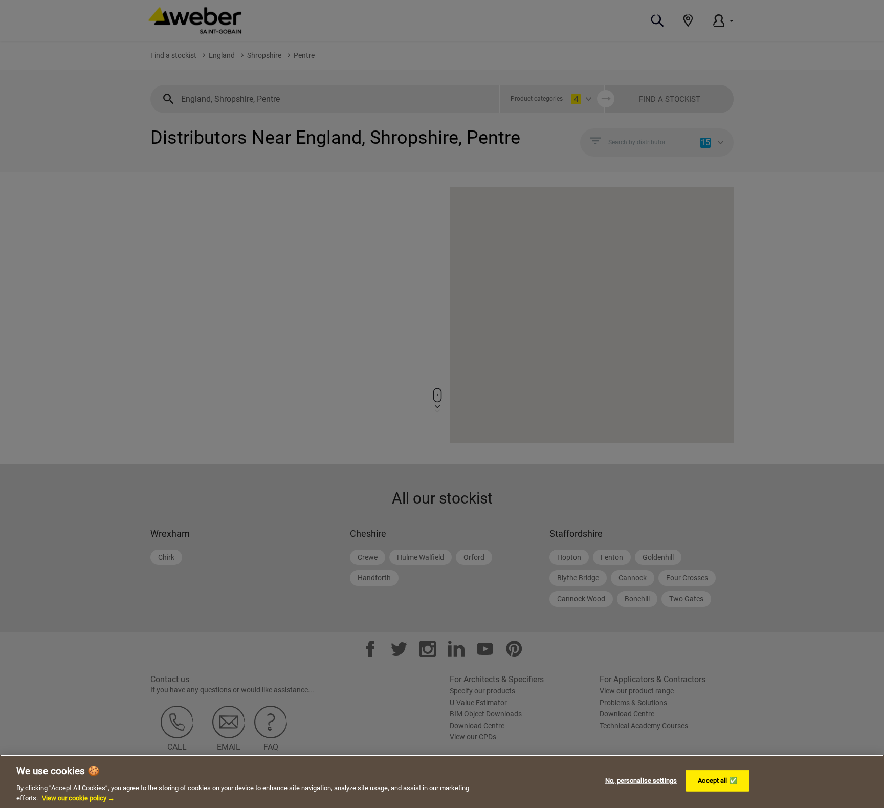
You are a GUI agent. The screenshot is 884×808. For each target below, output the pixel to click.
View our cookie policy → (78, 797)
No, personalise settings (641, 780)
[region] (442, 781)
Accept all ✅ (717, 780)
